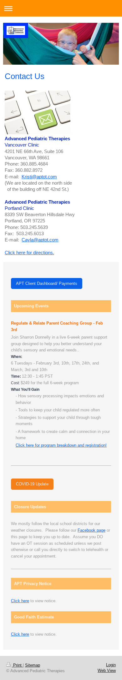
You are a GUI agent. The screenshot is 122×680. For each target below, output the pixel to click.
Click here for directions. (29, 252)
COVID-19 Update (32, 484)
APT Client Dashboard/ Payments (46, 283)
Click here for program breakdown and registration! (61, 445)
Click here (20, 600)
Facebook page (91, 530)
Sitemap (32, 665)
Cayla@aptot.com (40, 239)
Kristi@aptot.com (39, 176)
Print (17, 665)
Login (111, 665)
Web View (107, 670)
